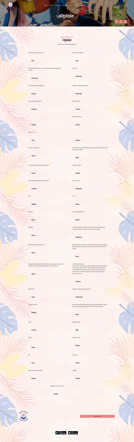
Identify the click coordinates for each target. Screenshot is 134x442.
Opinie (71, 5)
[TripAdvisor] (121, 21)
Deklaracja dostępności (98, 438)
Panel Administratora (110, 438)
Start (46, 5)
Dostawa (64, 5)
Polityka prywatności (64, 438)
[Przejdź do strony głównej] (10, 5)
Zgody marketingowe (86, 438)
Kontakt (82, 5)
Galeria (77, 5)
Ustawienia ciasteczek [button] (75, 438)
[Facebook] (116, 21)
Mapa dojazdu (46, 415)
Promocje (57, 5)
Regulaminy (55, 438)
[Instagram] (125, 21)
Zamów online (121, 5)
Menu (51, 5)
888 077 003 (50, 413)
